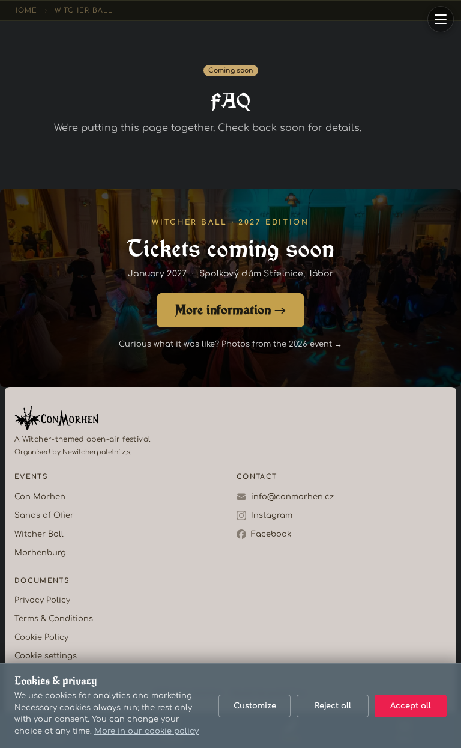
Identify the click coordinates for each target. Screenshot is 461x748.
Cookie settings (45, 656)
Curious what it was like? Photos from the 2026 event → (230, 344)
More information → (230, 309)
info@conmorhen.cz (292, 497)
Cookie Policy (41, 637)
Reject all (333, 706)
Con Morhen (39, 497)
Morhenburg (40, 553)
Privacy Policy (42, 600)
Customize (255, 706)
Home (24, 10)
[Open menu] (440, 19)
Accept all (410, 706)
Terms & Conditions (53, 619)
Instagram (271, 515)
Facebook (271, 534)
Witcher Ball (84, 10)
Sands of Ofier (44, 515)
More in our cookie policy (146, 731)
